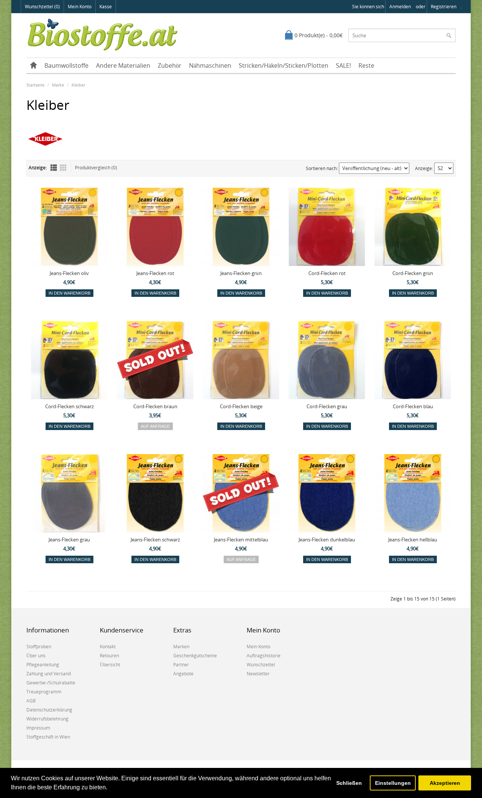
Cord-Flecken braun (155, 406)
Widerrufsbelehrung (47, 719)
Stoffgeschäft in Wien (48, 737)
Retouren (109, 655)
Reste (366, 65)
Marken (181, 646)
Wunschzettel (261, 664)
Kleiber (78, 85)
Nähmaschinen (210, 65)
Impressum (38, 728)
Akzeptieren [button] (445, 783)
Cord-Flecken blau (413, 406)
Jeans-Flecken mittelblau (241, 539)
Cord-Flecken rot (327, 273)
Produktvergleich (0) (96, 167)
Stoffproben (38, 646)
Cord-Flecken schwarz (69, 406)
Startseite (35, 85)
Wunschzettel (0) (42, 6)
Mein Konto (80, 6)
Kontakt (108, 646)
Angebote (183, 673)
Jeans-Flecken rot (155, 273)
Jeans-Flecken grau (69, 539)
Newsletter (258, 673)
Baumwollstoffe (66, 65)
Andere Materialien (123, 65)
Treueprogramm (43, 692)
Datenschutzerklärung (49, 710)
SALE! (343, 65)
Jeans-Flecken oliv (69, 273)
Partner (181, 664)
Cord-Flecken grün (412, 273)
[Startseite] (33, 65)
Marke (58, 85)
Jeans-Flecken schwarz (155, 539)
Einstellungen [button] (393, 783)
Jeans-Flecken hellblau (412, 539)
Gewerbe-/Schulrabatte (50, 682)
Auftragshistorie (264, 655)
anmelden (400, 6)
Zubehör (170, 65)
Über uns (36, 655)
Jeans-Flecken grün (241, 273)
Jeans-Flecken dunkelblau (327, 539)
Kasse (105, 6)
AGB (31, 701)
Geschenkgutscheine (195, 655)
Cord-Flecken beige (241, 406)
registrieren (443, 6)
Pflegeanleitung (42, 664)
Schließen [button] (349, 783)
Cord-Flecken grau (327, 406)
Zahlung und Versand (48, 673)
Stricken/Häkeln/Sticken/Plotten (283, 65)
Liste (53, 167)
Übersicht (110, 664)
